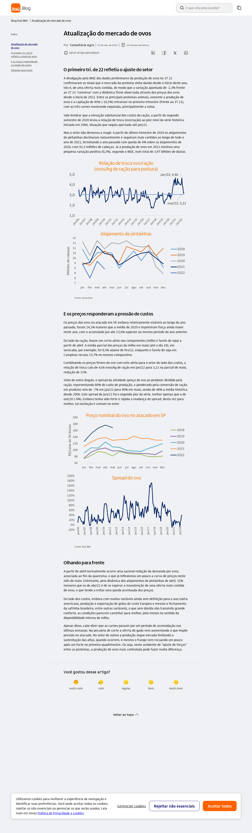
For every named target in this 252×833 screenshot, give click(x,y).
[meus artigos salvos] (239, 8)
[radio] (76, 685)
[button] (81, 53)
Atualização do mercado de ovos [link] (24, 45)
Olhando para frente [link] (21, 70)
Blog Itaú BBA (21, 20)
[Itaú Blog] (21, 8)
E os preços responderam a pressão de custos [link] (24, 63)
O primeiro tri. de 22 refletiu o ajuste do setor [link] (24, 54)
